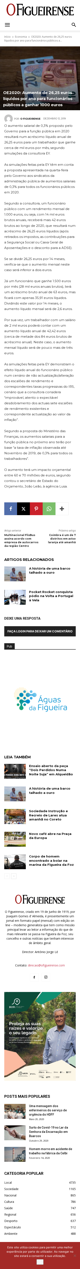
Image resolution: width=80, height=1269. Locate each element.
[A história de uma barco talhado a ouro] (15, 573)
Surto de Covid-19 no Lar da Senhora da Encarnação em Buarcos (48, 1132)
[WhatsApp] (49, 508)
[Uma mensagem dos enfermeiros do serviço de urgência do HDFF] (15, 1111)
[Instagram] (46, 977)
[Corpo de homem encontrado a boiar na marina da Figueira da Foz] (15, 861)
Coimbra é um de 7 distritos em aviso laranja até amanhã (62, 538)
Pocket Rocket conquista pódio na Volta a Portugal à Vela (51, 596)
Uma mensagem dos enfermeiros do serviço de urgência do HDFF (48, 1110)
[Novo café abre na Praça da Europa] (15, 839)
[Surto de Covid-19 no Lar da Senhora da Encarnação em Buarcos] (15, 1132)
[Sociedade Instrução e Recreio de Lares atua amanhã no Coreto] (15, 816)
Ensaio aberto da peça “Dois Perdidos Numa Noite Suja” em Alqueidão (51, 770)
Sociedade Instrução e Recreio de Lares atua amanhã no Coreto (48, 815)
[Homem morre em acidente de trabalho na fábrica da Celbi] (15, 1154)
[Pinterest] (36, 508)
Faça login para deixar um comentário (40, 631)
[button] (7, 25)
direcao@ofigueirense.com (46, 965)
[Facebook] (10, 508)
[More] (62, 508)
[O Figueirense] (40, 9)
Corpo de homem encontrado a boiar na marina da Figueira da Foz (51, 860)
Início (7, 37)
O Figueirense (30, 118)
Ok (40, 1262)
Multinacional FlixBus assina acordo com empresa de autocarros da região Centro (21, 540)
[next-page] (13, 876)
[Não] (75, 1255)
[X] (23, 508)
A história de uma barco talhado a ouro (49, 570)
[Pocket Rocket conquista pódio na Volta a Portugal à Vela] (15, 597)
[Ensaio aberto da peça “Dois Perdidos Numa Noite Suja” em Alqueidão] (15, 771)
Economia (21, 37)
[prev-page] (7, 876)
